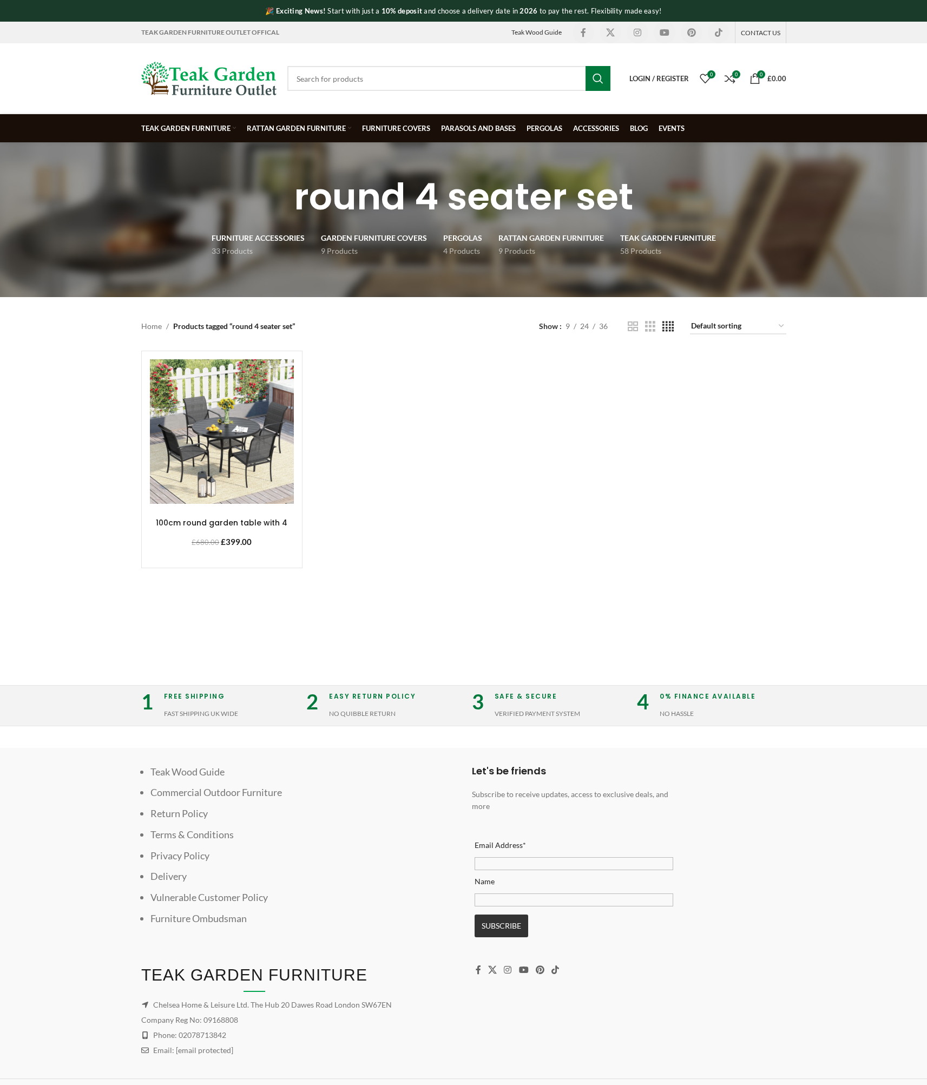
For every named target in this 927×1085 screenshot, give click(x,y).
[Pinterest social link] (691, 32)
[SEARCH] (598, 78)
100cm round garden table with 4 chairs (221, 528)
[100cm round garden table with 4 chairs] (222, 431)
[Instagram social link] (637, 32)
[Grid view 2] (633, 326)
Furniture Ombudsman (198, 918)
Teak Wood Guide (536, 32)
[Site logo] (209, 77)
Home (151, 326)
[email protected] (204, 1050)
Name (485, 881)
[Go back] (280, 197)
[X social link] (610, 32)
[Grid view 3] (650, 326)
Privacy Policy (179, 856)
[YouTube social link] (664, 32)
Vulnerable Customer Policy (209, 897)
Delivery (168, 876)
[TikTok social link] (718, 32)
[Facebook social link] (583, 32)
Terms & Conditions (192, 834)
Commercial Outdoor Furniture (216, 792)
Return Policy (179, 813)
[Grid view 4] (668, 326)
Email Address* (500, 845)
